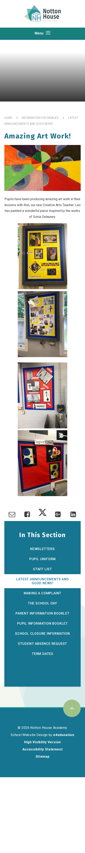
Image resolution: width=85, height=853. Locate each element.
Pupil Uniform (42, 559)
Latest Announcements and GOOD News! (42, 581)
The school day (42, 603)
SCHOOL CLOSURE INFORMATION (42, 634)
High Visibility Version (42, 742)
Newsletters (42, 549)
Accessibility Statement (42, 749)
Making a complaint (42, 593)
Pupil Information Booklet (42, 623)
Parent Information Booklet (42, 613)
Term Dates (42, 654)
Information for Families (40, 117)
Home (8, 117)
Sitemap (42, 756)
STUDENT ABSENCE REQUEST (42, 644)
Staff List (42, 569)
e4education (63, 735)
